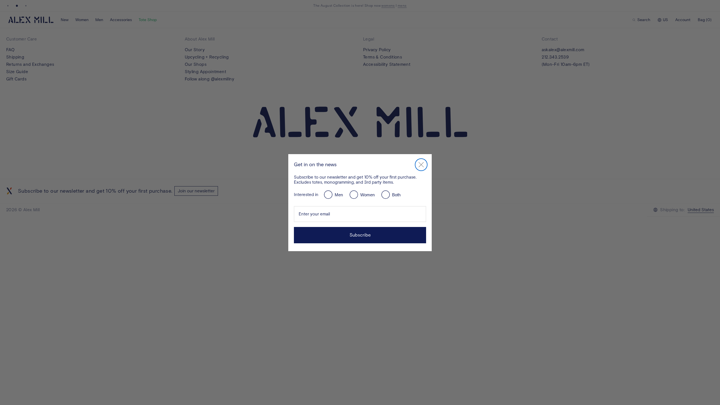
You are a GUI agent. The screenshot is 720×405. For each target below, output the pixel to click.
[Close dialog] (421, 164)
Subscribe (360, 235)
